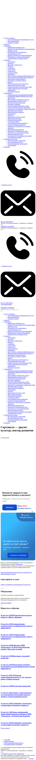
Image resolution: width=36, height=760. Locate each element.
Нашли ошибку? (9, 741)
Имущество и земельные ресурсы (18, 131)
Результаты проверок (14, 104)
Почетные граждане (14, 91)
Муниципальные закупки (15, 134)
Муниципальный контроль (16, 129)
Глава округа (11, 71)
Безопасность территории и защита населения (21, 109)
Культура (10, 115)
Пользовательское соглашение (13, 744)
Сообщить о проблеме (7, 226)
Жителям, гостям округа (15, 65)
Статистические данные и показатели (19, 107)
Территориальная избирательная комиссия (20, 77)
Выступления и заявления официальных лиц (21, 76)
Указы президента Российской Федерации (20, 95)
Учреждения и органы (10, 139)
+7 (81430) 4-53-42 (6, 753)
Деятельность (8, 93)
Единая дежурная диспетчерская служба (20, 87)
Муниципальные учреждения (16, 140)
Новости (6, 44)
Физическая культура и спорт (16, 117)
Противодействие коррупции (16, 102)
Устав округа (11, 61)
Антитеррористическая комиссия (18, 123)
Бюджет (10, 82)
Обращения (11, 74)
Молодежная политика (14, 118)
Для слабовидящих (6, 304)
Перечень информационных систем (18, 106)
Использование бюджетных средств (18, 99)
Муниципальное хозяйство (16, 112)
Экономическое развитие (15, 110)
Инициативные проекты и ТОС (17, 101)
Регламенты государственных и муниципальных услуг (17, 53)
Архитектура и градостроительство (18, 132)
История (10, 66)
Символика (11, 68)
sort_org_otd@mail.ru (18, 753)
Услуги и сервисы (9, 38)
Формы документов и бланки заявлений (20, 55)
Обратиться (19, 564)
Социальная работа (13, 121)
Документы (7, 46)
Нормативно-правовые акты (16, 47)
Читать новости (5, 728)
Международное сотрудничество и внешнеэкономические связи (18, 84)
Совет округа (12, 69)
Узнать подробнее (6, 603)
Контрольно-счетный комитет (17, 79)
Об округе (7, 60)
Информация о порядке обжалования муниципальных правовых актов (19, 57)
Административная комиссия (16, 125)
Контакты (7, 147)
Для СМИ (7, 739)
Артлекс (31, 758)
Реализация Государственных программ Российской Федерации (19, 136)
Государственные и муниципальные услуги (21, 39)
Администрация (12, 72)
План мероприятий (13, 41)
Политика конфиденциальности (13, 743)
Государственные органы (15, 142)
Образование (11, 114)
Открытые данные (13, 42)
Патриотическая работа (15, 120)
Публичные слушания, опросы (17, 80)
